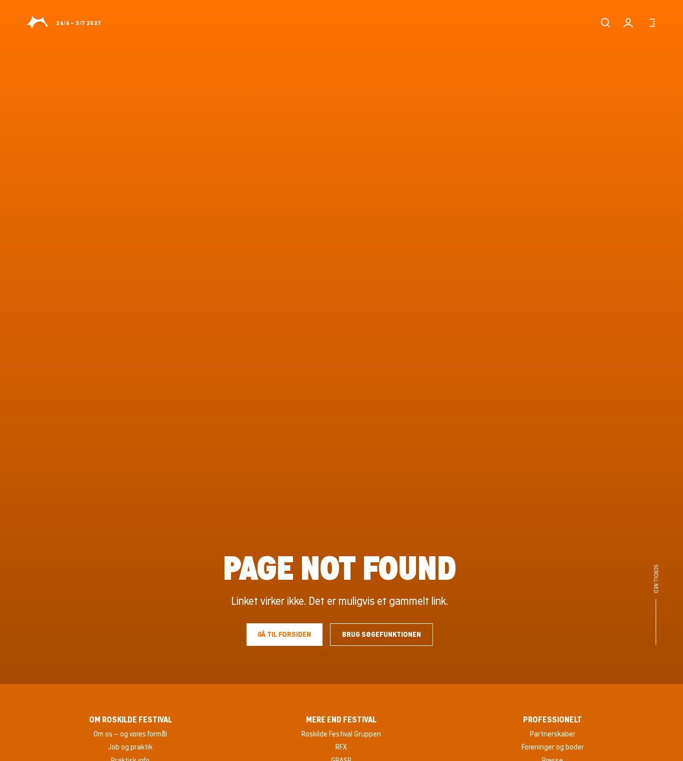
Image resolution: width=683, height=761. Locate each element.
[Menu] (650, 23)
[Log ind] (628, 23)
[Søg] (605, 23)
